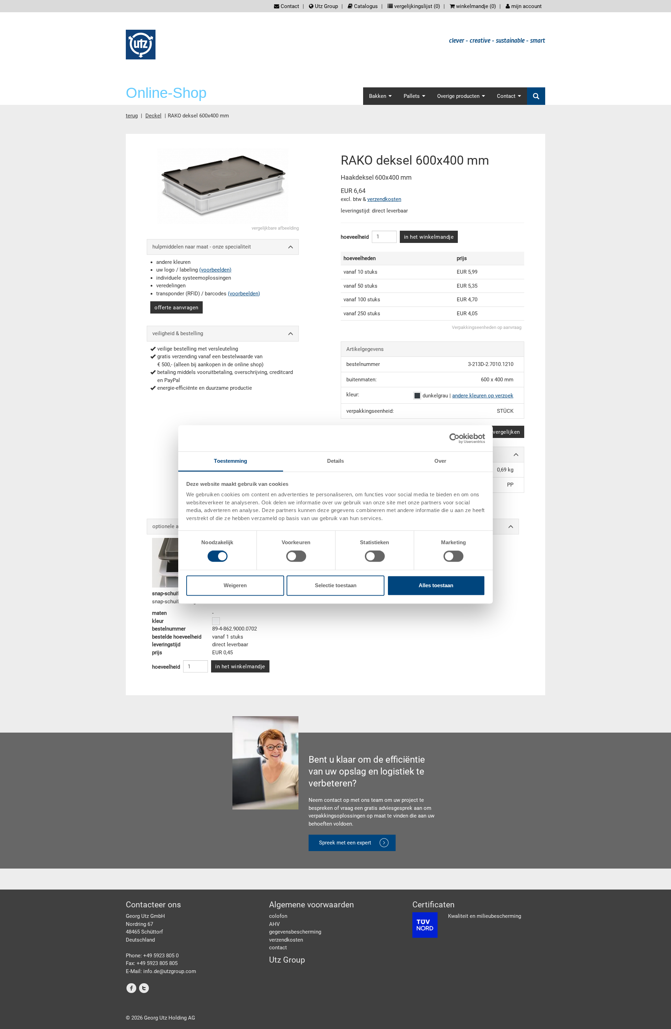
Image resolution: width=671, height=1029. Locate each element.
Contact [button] (506, 96)
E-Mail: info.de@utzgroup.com (161, 971)
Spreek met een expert (345, 843)
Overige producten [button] (458, 96)
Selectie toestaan (335, 585)
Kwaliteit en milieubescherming (484, 916)
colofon (278, 916)
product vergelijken (496, 432)
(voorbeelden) (215, 270)
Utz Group (325, 6)
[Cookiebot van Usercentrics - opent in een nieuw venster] (454, 438)
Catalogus (365, 6)
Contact (289, 6)
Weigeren (235, 585)
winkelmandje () (475, 6)
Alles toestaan (436, 585)
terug (132, 116)
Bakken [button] (377, 96)
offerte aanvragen (176, 307)
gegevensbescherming (295, 932)
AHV (274, 924)
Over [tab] (440, 461)
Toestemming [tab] (230, 461)
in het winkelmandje (429, 237)
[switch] (296, 556)
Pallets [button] (412, 96)
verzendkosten (384, 199)
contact (278, 947)
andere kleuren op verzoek (482, 396)
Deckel (153, 116)
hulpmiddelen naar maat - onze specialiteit (201, 247)
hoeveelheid (355, 237)
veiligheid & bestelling (177, 333)
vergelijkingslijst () (416, 6)
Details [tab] (335, 461)
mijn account (526, 6)
